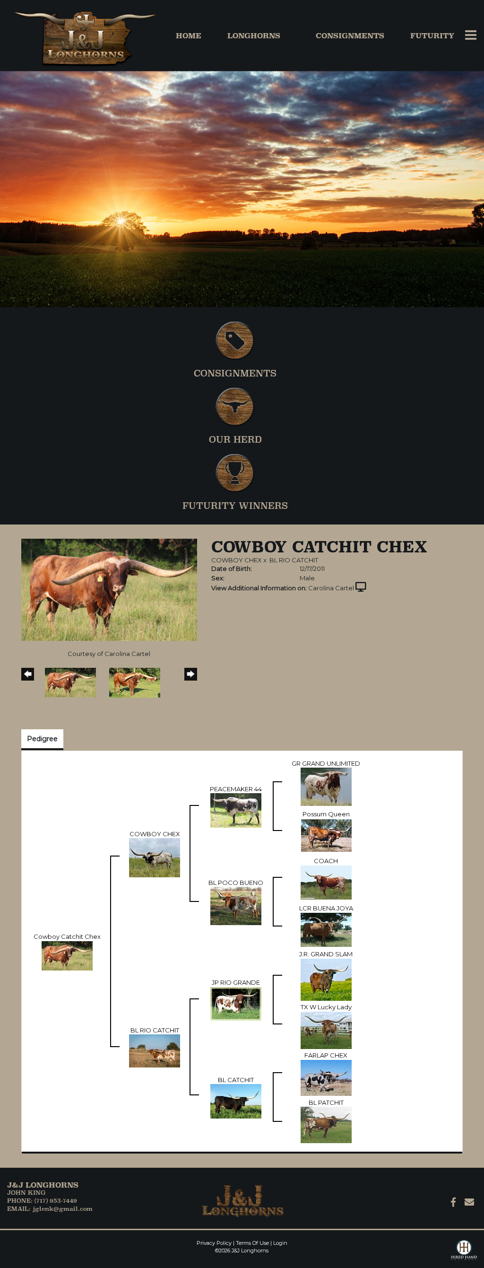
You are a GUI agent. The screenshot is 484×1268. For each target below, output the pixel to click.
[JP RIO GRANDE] (235, 1003)
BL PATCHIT (326, 1102)
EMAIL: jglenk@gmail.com (50, 1208)
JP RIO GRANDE (236, 982)
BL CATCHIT (236, 1080)
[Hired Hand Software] (464, 1254)
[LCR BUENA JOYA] (326, 929)
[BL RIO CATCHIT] (154, 1050)
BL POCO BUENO (235, 882)
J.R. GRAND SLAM (326, 954)
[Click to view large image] (109, 589)
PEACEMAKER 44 (236, 789)
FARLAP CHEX (325, 1055)
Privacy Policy (214, 1243)
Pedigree (42, 739)
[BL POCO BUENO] (235, 905)
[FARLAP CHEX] (326, 1077)
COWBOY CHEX (236, 560)
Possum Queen (326, 814)
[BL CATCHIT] (235, 1100)
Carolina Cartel (331, 588)
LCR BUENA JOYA (326, 908)
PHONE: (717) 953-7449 (42, 1200)
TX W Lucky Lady (326, 1007)
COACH (326, 861)
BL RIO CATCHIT (293, 560)
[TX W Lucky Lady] (326, 1029)
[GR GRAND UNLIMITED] (326, 786)
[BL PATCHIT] (326, 1124)
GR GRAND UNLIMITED (326, 763)
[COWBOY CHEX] (154, 857)
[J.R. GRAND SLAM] (326, 979)
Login (280, 1243)
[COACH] (326, 881)
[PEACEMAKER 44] (235, 809)
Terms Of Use (252, 1243)
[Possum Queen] (326, 834)
